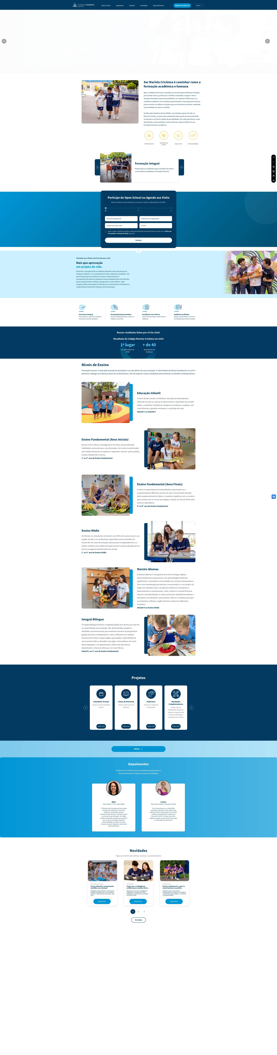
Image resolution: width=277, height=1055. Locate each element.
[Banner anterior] (4, 41)
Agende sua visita (181, 5)
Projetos (132, 6)
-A (273, 162)
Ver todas (138, 920)
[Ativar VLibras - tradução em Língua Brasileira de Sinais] (273, 176)
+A (274, 157)
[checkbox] (106, 231)
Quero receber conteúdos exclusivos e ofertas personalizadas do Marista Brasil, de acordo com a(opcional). (139, 232)
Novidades (143, 6)
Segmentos (119, 6)
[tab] (134, 71)
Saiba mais (101, 726)
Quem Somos (105, 6)
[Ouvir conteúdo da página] (273, 180)
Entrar (198, 6)
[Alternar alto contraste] (273, 166)
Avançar (138, 240)
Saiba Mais (102, 901)
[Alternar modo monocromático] (273, 171)
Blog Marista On (158, 6)
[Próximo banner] (267, 41)
